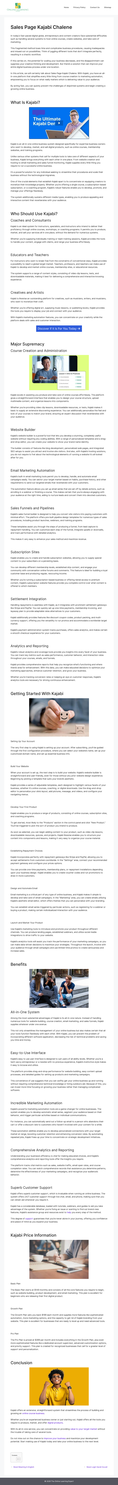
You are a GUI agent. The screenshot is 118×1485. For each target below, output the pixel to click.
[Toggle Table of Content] (17, 1459)
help (69, 1212)
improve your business (55, 1438)
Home (66, 7)
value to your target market (83, 1429)
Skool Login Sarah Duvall (97, 1467)
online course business (33, 1413)
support (29, 1218)
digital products (55, 1423)
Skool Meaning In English (23, 1467)
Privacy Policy (79, 7)
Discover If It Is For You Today (57, 328)
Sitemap (107, 7)
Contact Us (95, 7)
